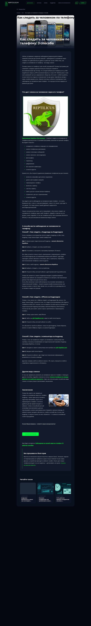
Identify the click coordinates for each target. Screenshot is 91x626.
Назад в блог (22, 9)
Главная (18, 12)
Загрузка (39, 2)
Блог (23, 12)
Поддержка (52, 2)
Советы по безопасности (64, 2)
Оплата (45, 2)
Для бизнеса (30, 2)
